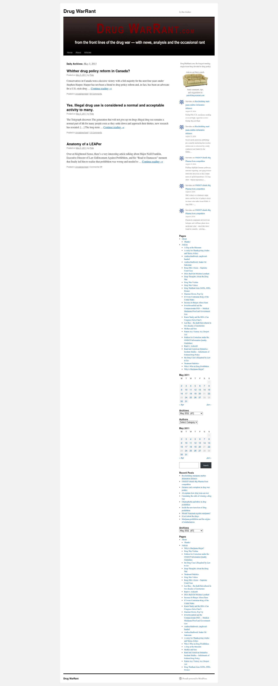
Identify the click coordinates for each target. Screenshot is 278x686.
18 (191, 393)
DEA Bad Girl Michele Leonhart (196, 273)
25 (191, 397)
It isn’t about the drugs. (190, 516)
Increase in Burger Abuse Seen (196, 302)
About (78, 52)
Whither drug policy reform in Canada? (98, 70)
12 (195, 389)
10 (186, 389)
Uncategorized (81, 93)
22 (209, 393)
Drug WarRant (79, 10)
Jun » (209, 404)
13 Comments (96, 132)
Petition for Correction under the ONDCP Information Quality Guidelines (196, 340)
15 (209, 389)
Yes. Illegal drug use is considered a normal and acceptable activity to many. (115, 107)
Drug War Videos (191, 285)
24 (186, 397)
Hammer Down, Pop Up (193, 293)
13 (200, 389)
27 (200, 397)
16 (182, 393)
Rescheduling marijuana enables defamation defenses (197, 104)
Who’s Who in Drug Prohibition (196, 366)
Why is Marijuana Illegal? (194, 369)
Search (205, 465)
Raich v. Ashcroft (191, 346)
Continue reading (101, 88)
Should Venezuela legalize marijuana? (196, 513)
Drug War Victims (191, 282)
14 (204, 389)
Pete (92, 75)
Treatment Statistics (191, 363)
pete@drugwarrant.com (195, 95)
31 (186, 401)
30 (182, 401)
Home (69, 52)
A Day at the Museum (192, 247)
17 (186, 393)
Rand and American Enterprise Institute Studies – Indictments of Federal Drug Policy (196, 352)
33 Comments (96, 93)
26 (195, 397)
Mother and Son (190, 328)
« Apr (181, 404)
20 (200, 393)
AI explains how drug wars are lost (195, 493)
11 (191, 389)
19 (195, 393)
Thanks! (187, 241)
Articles (87, 52)
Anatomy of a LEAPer (84, 143)
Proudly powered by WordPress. (194, 678)
